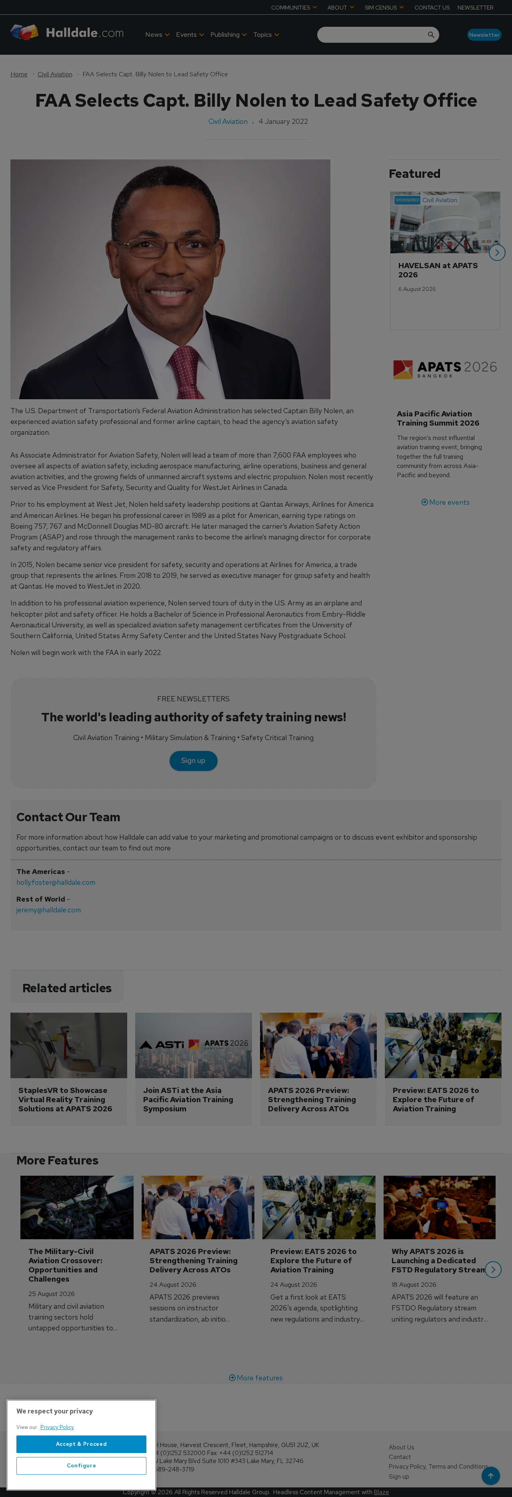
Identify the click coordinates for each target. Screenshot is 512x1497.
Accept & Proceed (81, 1444)
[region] (81, 1445)
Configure (81, 1465)
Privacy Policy (57, 1427)
